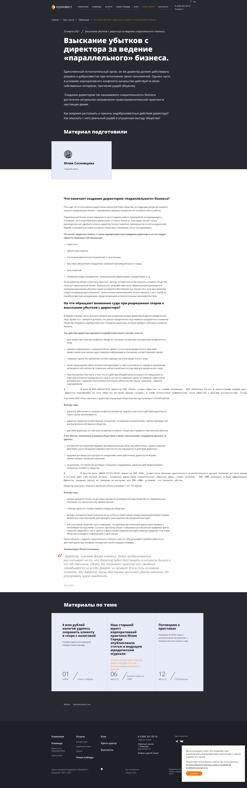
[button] (179, 9)
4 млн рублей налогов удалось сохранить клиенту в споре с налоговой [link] (79, 630)
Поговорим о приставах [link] (169, 626)
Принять (194, 773)
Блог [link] (136, 7)
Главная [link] (55, 20)
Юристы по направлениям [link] (58, 749)
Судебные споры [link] (83, 746)
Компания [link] (83, 7)
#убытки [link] (67, 704)
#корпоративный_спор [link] (81, 704)
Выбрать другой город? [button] (148, 753)
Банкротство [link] (81, 741)
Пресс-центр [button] (149, 7)
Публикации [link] (83, 20)
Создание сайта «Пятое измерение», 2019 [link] (178, 771)
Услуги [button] (108, 7)
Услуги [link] (80, 736)
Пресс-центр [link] (68, 20)
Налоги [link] (79, 751)
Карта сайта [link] (56, 755)
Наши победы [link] (123, 7)
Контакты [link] (163, 7)
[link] (182, 6)
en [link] (194, 2)
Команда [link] (96, 7)
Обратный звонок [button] (146, 744)
